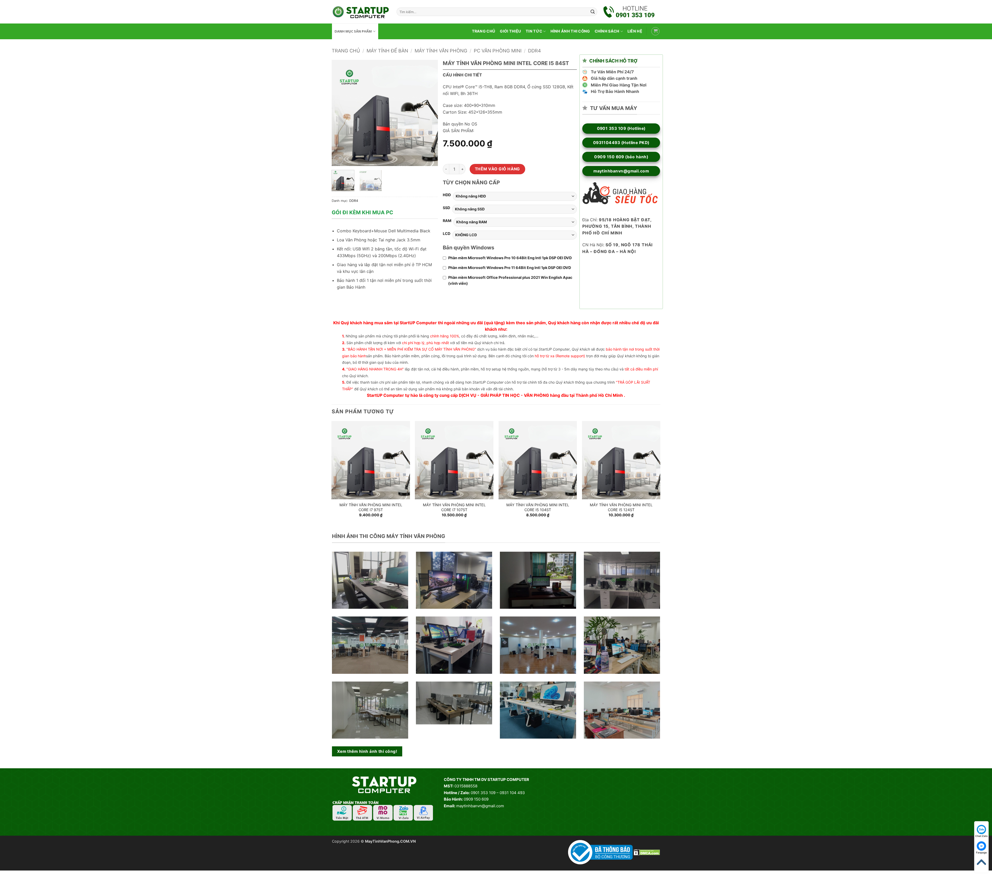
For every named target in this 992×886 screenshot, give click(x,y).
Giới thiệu (510, 31)
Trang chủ (483, 31)
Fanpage (981, 852)
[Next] (429, 113)
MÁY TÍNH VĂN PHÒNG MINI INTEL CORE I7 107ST (454, 507)
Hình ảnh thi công (570, 31)
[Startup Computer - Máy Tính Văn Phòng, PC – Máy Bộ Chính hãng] (360, 12)
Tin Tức (534, 31)
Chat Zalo (981, 835)
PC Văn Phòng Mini (498, 50)
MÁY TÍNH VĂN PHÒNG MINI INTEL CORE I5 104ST (537, 507)
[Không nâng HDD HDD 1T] (515, 196)
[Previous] (340, 113)
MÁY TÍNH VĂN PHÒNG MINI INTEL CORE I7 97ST (370, 507)
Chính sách (607, 31)
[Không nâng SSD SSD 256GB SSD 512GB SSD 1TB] (514, 209)
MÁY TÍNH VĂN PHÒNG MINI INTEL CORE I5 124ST (621, 507)
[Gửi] (592, 11)
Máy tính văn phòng (441, 50)
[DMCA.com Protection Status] (647, 852)
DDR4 (534, 50)
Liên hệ (634, 31)
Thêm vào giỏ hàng (497, 169)
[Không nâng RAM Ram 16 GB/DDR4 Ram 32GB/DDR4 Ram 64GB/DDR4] (515, 222)
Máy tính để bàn (387, 50)
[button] (655, 31)
